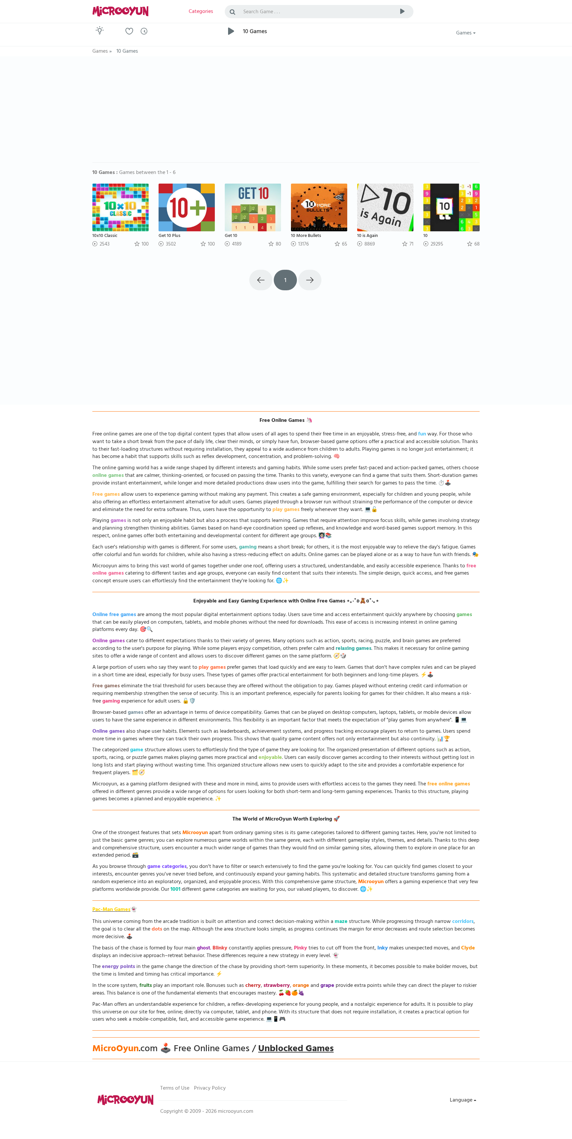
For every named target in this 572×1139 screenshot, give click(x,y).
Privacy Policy (210, 1089)
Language (462, 1101)
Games (464, 33)
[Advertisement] (286, 112)
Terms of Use (174, 1089)
